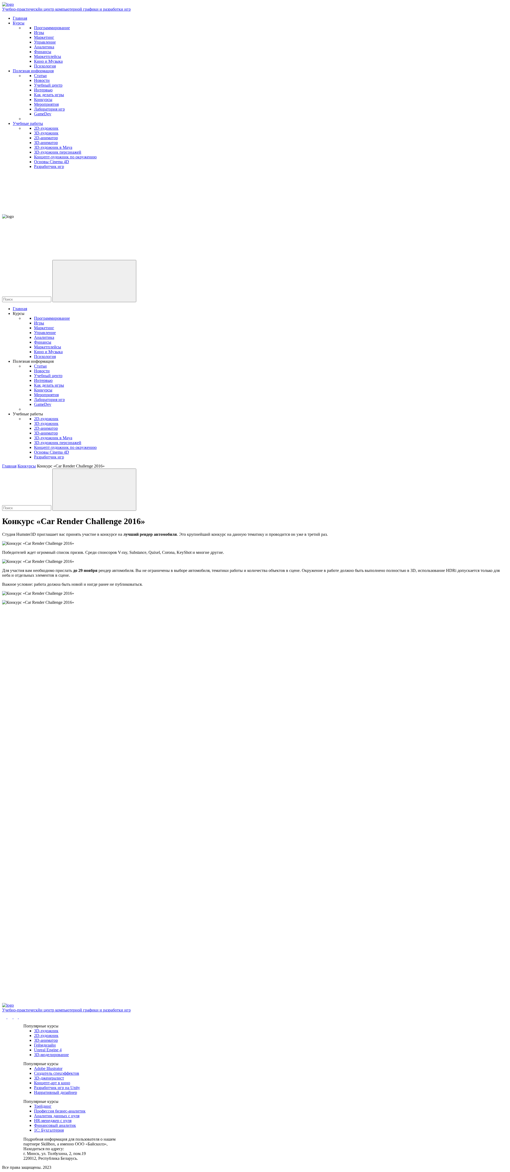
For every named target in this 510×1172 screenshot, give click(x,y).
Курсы (18, 23)
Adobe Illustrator (48, 1068)
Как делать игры (49, 94)
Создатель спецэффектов (56, 1073)
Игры (39, 32)
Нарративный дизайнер (55, 1092)
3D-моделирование (51, 1054)
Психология (45, 66)
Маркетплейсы (47, 56)
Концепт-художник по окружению (65, 157)
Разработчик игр (49, 166)
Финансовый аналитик (55, 1125)
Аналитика (44, 47)
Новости (42, 80)
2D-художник (46, 128)
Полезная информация (33, 71)
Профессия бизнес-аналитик (60, 1111)
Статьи (40, 75)
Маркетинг (44, 37)
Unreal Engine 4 (48, 1050)
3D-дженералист (49, 1078)
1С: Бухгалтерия (49, 1130)
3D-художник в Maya (53, 147)
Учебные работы (28, 123)
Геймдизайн (45, 1045)
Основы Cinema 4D (51, 161)
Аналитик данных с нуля (56, 1116)
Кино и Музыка (48, 61)
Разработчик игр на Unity (57, 1087)
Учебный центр (48, 85)
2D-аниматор (46, 138)
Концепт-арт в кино (52, 1083)
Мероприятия (46, 104)
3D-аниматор (46, 142)
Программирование (52, 28)
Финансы (42, 51)
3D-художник (46, 133)
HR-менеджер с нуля (52, 1120)
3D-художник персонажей (57, 152)
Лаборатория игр (49, 109)
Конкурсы (43, 99)
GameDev (42, 114)
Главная (20, 18)
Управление (45, 42)
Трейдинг (43, 1106)
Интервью (43, 90)
